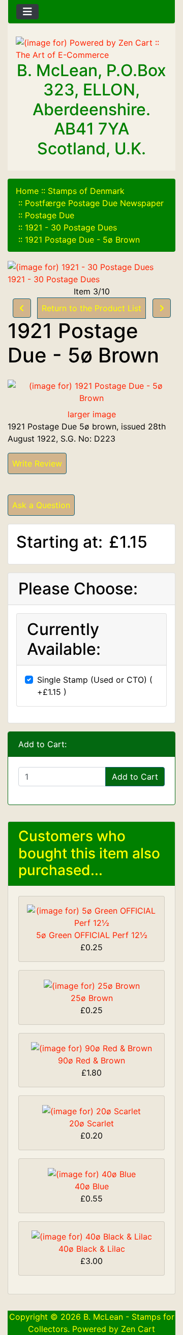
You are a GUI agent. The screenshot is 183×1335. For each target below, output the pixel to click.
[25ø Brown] (92, 985)
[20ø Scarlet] (91, 1110)
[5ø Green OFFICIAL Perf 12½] (91, 916)
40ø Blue (92, 1186)
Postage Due (49, 215)
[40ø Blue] (92, 1173)
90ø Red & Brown (91, 1060)
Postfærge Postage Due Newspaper (94, 203)
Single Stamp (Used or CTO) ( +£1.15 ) (94, 686)
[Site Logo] (91, 49)
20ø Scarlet (91, 1123)
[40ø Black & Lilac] (92, 1236)
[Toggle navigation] (27, 11)
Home (27, 191)
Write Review (37, 463)
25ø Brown (92, 998)
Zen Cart (138, 1329)
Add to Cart (135, 777)
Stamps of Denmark (86, 191)
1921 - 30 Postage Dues (71, 227)
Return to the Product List (91, 308)
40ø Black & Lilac (91, 1249)
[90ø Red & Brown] (91, 1048)
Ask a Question (41, 505)
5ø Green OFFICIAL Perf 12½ (91, 935)
